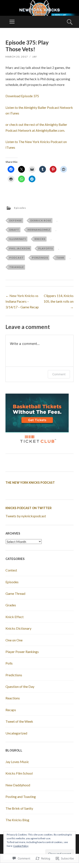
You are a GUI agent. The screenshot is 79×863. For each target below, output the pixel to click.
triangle (16, 267)
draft (14, 229)
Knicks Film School (19, 773)
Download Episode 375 (22, 96)
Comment (59, 374)
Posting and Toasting (20, 797)
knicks (40, 238)
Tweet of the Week (19, 721)
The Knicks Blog (17, 820)
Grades (10, 605)
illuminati (17, 238)
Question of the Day (19, 686)
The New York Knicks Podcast (30, 482)
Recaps (10, 710)
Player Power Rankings (22, 652)
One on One (14, 640)
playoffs (45, 248)
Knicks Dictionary (18, 628)
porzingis (40, 257)
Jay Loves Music (17, 762)
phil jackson (19, 248)
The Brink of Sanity (19, 808)
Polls (9, 663)
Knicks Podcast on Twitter (28, 508)
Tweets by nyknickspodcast (25, 516)
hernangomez (39, 229)
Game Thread (15, 593)
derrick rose (40, 220)
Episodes (20, 207)
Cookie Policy (20, 845)
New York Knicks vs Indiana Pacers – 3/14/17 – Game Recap (22, 301)
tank (60, 257)
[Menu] (12, 22)
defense (15, 220)
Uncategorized (16, 733)
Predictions (13, 675)
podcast (16, 257)
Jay (34, 56)
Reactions (12, 698)
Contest (11, 570)
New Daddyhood (17, 785)
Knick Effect (14, 617)
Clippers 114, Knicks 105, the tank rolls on (59, 301)
